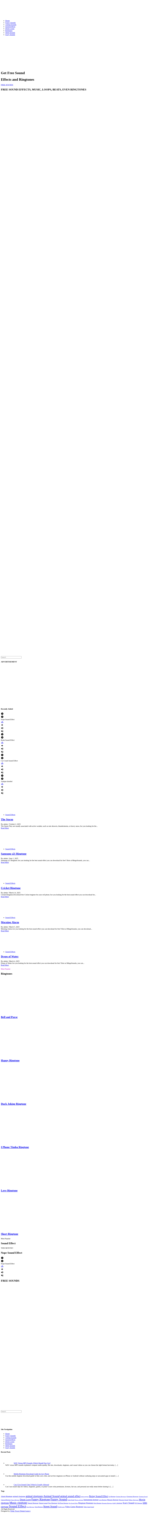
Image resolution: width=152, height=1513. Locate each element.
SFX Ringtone (138, 1503)
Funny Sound (59, 1499)
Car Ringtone (112, 1496)
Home (7, 21)
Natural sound (43, 1503)
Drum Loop (25, 1499)
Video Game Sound (89, 1507)
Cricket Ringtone (11, 888)
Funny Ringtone (40, 1499)
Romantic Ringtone (107, 1503)
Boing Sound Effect (98, 1496)
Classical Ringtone (6, 1500)
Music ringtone (18, 1502)
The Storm (7, 819)
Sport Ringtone (30, 1507)
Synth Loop (61, 1507)
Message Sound (123, 1500)
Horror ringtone (79, 1500)
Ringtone (82, 1503)
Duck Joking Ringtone (13, 1103)
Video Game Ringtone (74, 1507)
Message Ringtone (113, 1500)
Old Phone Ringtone (63, 1503)
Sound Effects (10, 27)
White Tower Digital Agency (20, 1511)
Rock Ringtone (98, 1503)
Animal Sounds (10, 25)
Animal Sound (51, 1496)
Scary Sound (128, 1503)
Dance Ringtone (15, 1500)
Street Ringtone (39, 1507)
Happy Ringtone (10, 1060)
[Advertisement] (76, 53)
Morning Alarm (10, 922)
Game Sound (71, 1500)
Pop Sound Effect (73, 1503)
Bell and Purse (9, 1017)
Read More (5, 828)
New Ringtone (52, 1503)
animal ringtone (19, 1496)
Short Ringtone (9, 1233)
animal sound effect (70, 1496)
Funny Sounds (10, 23)
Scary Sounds (10, 35)
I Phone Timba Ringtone (15, 1147)
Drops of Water (10, 956)
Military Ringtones (133, 1500)
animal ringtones (34, 1496)
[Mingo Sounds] (17, 17)
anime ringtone (85, 1496)
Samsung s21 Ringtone (13, 853)
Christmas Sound (143, 1496)
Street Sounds (10, 33)
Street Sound (50, 1506)
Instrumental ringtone (91, 1500)
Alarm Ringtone (6, 1496)
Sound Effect (17, 1506)
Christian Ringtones (121, 1496)
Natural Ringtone (33, 1503)
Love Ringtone (9, 1190)
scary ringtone (117, 1503)
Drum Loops (9, 29)
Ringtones (8, 31)
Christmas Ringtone (132, 1496)
